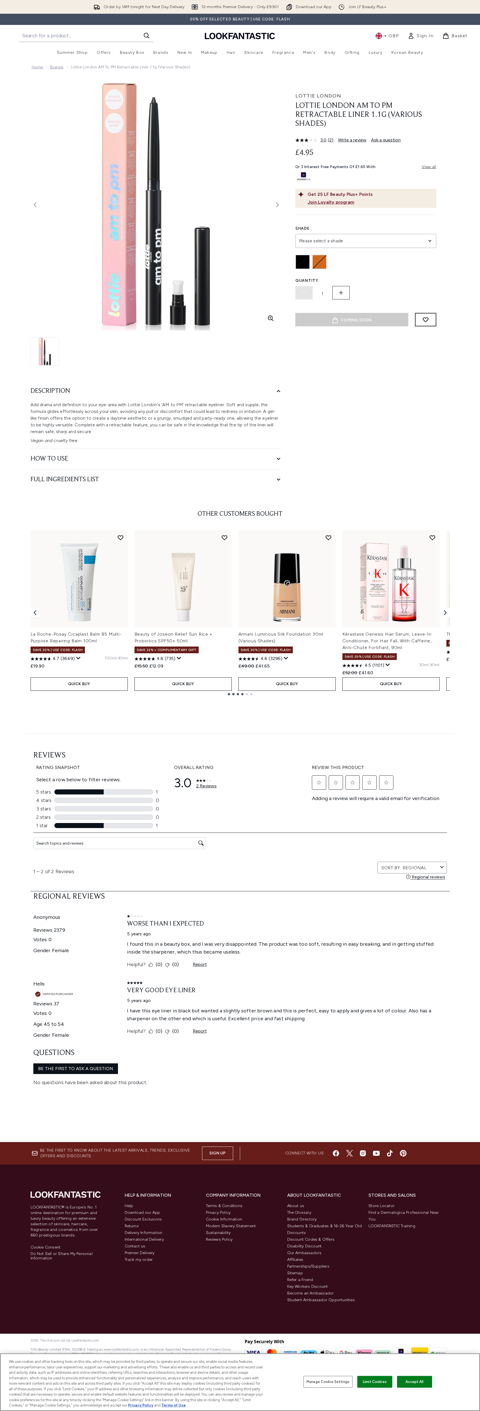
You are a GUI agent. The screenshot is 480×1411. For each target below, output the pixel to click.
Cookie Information (224, 1219)
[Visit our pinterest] (403, 1153)
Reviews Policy (219, 1239)
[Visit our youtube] (376, 1153)
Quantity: (307, 280)
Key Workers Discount (307, 1286)
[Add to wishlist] (425, 319)
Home (37, 67)
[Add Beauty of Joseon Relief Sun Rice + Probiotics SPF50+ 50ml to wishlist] (224, 537)
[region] (240, 1382)
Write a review (352, 140)
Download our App (142, 1212)
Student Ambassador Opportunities (321, 1300)
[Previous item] (35, 612)
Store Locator (381, 1205)
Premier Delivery (140, 1252)
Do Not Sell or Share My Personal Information (61, 1256)
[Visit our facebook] (336, 1153)
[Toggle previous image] (35, 204)
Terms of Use (173, 1405)
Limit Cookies (375, 1382)
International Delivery (144, 1239)
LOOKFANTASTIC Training (391, 1226)
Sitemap (295, 1273)
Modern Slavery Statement (231, 1226)
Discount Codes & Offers (311, 1239)
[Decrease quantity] (304, 292)
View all (429, 166)
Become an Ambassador (310, 1293)
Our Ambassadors (304, 1252)
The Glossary (299, 1212)
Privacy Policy (218, 1212)
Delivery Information (144, 1232)
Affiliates (295, 1259)
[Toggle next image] (277, 204)
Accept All (414, 1382)
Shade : (303, 228)
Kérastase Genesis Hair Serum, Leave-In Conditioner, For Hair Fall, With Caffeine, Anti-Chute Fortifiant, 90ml (387, 640)
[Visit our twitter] (349, 1153)
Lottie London (318, 96)
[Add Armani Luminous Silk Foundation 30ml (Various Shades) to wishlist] (328, 537)
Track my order (139, 1259)
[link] (420, 35)
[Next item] (445, 612)
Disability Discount (304, 1246)
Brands (56, 67)
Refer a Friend (300, 1279)
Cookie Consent (46, 1247)
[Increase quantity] (341, 292)
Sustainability (218, 1232)
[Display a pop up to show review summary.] (78, 658)
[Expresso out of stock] (319, 262)
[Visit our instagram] (363, 1153)
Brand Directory (302, 1219)
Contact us (135, 1246)
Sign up (217, 1153)
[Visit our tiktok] (389, 1153)
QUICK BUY (79, 684)
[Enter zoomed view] (270, 318)
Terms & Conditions (224, 1205)
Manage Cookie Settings (328, 1382)
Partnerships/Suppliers (308, 1266)
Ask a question (386, 140)
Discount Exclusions (143, 1219)
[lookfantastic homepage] (240, 35)
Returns (132, 1226)
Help (129, 1205)
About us (295, 1205)
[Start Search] (146, 35)
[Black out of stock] (302, 262)
